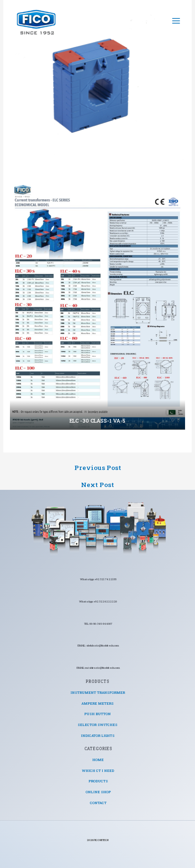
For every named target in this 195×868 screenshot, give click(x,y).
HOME (98, 759)
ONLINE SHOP (98, 791)
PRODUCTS (98, 781)
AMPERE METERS (97, 703)
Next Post (97, 485)
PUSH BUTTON (97, 713)
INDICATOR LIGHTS (98, 735)
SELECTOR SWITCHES (97, 724)
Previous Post (97, 468)
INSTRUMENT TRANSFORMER (98, 692)
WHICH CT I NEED (98, 770)
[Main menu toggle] (176, 20)
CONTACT (98, 802)
